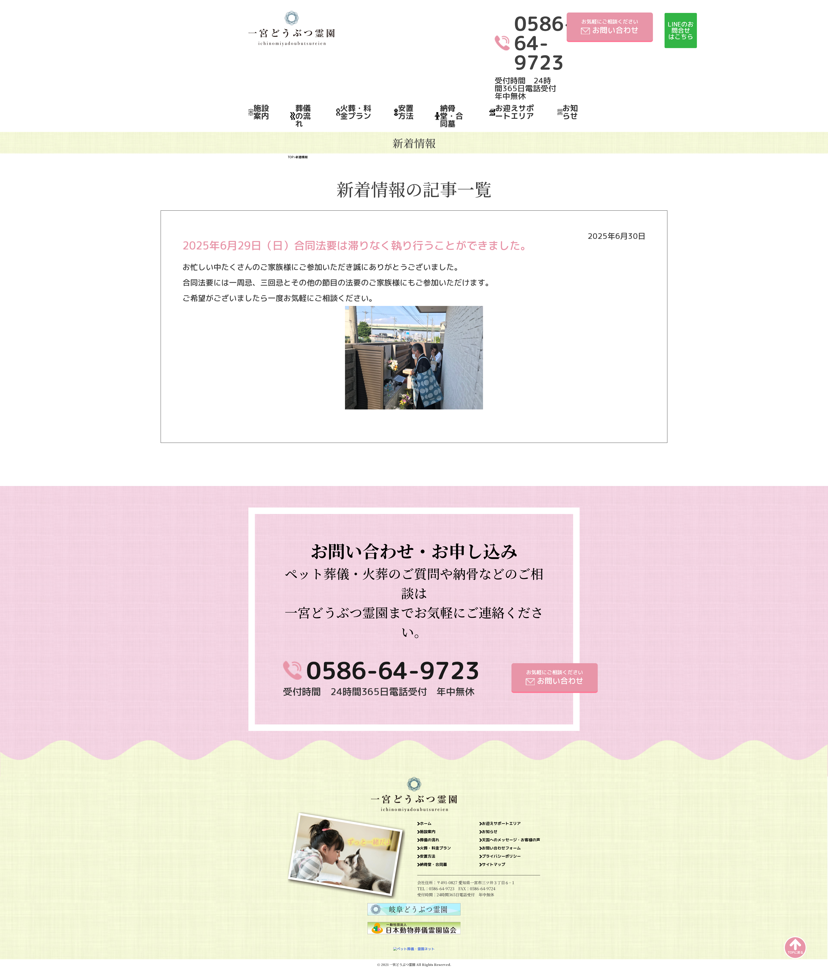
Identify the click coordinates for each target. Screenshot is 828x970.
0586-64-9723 (393, 670)
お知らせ (570, 112)
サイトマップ (493, 865)
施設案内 (261, 112)
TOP (291, 157)
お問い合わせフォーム (501, 848)
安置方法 (406, 112)
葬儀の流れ (303, 116)
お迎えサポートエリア (514, 112)
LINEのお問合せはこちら (681, 30)
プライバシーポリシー (501, 856)
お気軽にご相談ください (610, 27)
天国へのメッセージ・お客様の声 (511, 840)
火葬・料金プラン (355, 112)
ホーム (425, 824)
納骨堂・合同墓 (451, 116)
